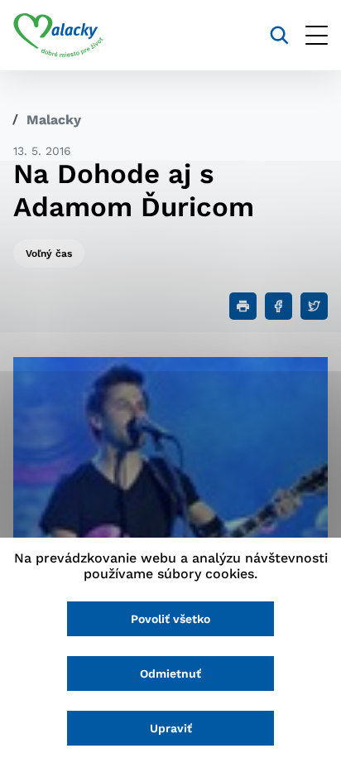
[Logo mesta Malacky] (58, 35)
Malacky (53, 120)
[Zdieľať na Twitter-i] (314, 306)
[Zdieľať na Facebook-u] (278, 306)
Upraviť (171, 728)
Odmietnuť (170, 673)
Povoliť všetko (170, 618)
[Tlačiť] (243, 306)
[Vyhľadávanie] (279, 35)
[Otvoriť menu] (316, 35)
